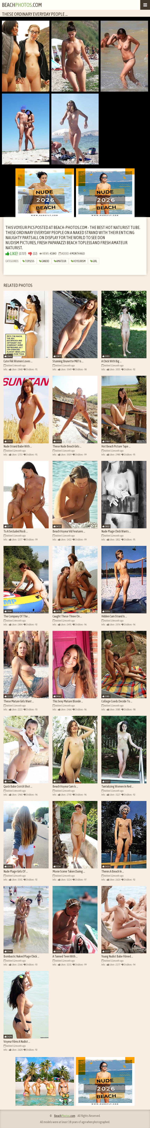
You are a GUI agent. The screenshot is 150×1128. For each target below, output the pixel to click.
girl (95, 261)
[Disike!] (30, 253)
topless (29, 261)
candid (45, 261)
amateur (61, 261)
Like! (13, 253)
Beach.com (22, 5)
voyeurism (79, 261)
